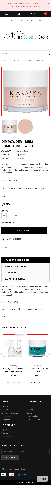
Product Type (7, 155)
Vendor (4, 158)
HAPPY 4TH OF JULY (31, 7)
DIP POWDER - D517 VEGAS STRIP (37, 370)
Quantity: (4, 211)
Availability (6, 151)
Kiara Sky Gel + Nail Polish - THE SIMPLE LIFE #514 (13, 370)
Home (3, 61)
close (49, 3)
